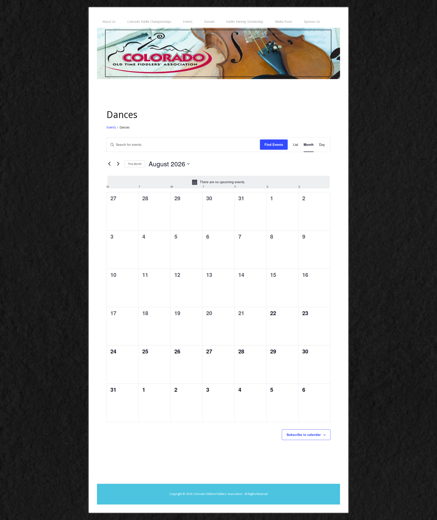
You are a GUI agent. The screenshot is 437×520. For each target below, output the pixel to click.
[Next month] (118, 164)
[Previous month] (109, 164)
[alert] (218, 182)
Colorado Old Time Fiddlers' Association (218, 53)
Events (111, 127)
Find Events (273, 144)
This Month (135, 164)
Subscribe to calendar (304, 434)
